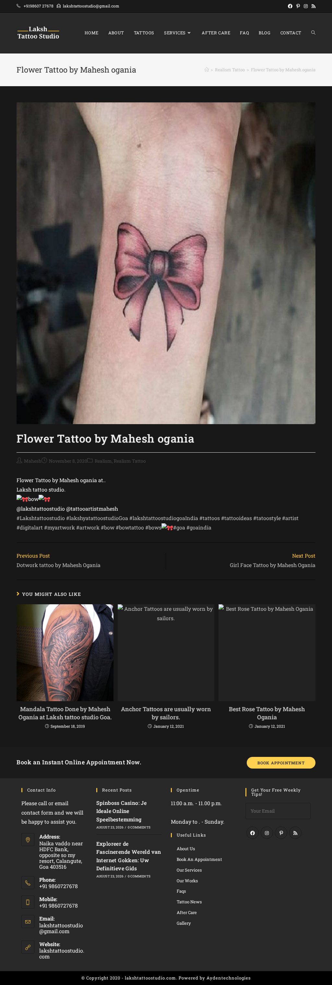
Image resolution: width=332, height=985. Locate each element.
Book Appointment (281, 762)
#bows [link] (153, 527)
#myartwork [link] (59, 527)
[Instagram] (267, 833)
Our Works (187, 881)
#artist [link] (290, 518)
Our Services (189, 870)
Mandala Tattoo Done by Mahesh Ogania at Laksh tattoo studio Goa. (65, 713)
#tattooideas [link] (236, 518)
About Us (186, 849)
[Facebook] (252, 833)
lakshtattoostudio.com (61, 953)
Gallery (184, 923)
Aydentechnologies (229, 978)
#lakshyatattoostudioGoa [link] (97, 518)
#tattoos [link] (209, 518)
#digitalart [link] (30, 527)
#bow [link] (107, 527)
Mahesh (33, 461)
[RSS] (295, 833)
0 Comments (139, 827)
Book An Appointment (199, 859)
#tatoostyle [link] (267, 518)
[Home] (207, 70)
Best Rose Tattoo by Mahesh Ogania (267, 713)
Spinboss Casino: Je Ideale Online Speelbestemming (121, 811)
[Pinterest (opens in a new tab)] (298, 6)
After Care (187, 912)
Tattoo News (189, 902)
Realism (103, 461)
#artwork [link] (88, 527)
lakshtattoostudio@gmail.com (61, 928)
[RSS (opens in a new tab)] (312, 6)
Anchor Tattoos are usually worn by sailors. (166, 713)
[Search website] (313, 33)
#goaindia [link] (198, 527)
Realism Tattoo (130, 461)
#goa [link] (179, 527)
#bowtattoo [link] (130, 527)
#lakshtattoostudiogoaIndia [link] (163, 518)
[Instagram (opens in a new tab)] (306, 6)
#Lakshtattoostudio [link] (41, 518)
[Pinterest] (281, 833)
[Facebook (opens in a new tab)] (290, 6)
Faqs (181, 891)
